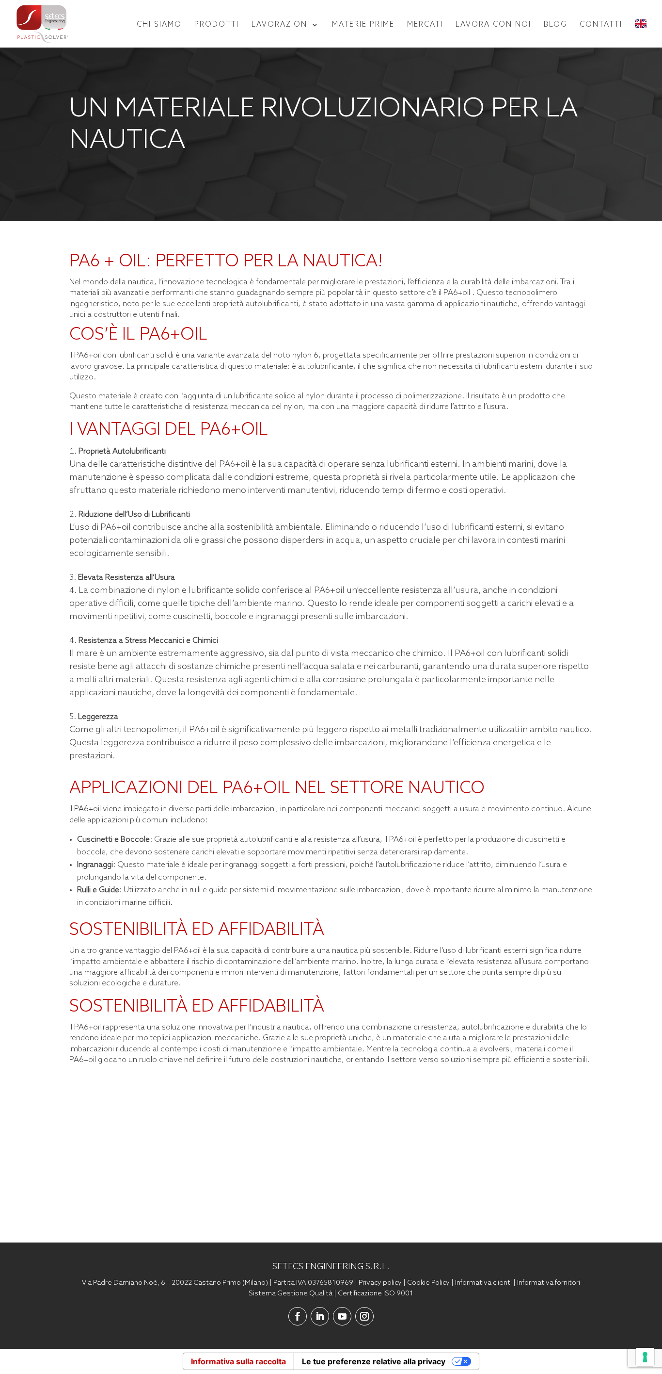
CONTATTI (601, 24)
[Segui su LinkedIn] (320, 1316)
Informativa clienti (483, 1282)
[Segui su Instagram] (364, 1316)
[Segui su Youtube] (342, 1316)
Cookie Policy (428, 1282)
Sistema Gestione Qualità (290, 1293)
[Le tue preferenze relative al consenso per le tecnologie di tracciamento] (645, 1357)
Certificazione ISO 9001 (375, 1293)
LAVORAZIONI (281, 24)
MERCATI (425, 24)
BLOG (555, 24)
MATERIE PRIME (363, 24)
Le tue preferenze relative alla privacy (373, 1361)
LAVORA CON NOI (493, 24)
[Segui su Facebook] (297, 1316)
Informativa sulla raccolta (238, 1361)
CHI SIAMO (159, 24)
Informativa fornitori (548, 1282)
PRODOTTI (216, 24)
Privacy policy (380, 1282)
